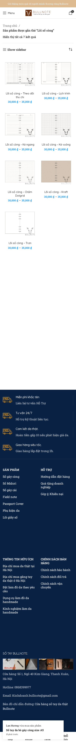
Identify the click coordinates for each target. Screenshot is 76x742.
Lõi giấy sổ (10, 517)
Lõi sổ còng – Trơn (20, 243)
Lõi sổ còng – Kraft (56, 192)
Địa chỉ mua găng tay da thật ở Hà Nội (17, 578)
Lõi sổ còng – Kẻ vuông (56, 144)
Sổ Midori (9, 483)
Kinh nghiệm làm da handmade (17, 610)
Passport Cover (13, 504)
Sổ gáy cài (10, 490)
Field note (10, 497)
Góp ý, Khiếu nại (52, 494)
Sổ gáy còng (11, 476)
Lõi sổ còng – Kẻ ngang (20, 144)
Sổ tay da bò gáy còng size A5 (25, 730)
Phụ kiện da (11, 510)
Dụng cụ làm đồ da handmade (16, 600)
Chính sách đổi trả (53, 577)
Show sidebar (16, 49)
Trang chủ (10, 25)
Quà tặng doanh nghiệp (52, 485)
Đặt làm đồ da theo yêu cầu (19, 589)
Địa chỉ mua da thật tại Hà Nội (18, 568)
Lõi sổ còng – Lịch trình (56, 93)
